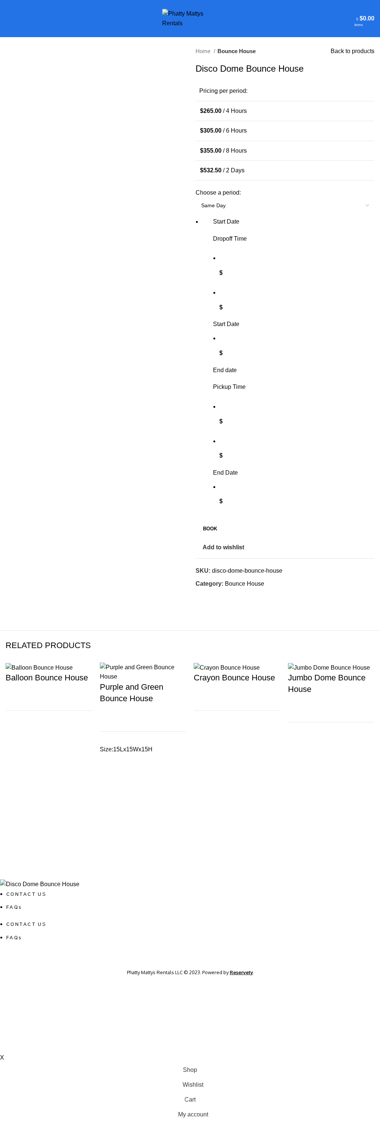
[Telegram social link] (236, 597)
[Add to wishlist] (15, 733)
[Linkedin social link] (227, 597)
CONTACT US (26, 894)
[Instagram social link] (190, 954)
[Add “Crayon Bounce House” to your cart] (203, 751)
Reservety (241, 972)
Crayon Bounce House (234, 677)
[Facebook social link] (201, 597)
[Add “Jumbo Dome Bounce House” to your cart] (297, 763)
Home (204, 51)
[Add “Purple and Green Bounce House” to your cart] (109, 782)
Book (210, 528)
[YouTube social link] (198, 954)
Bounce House (236, 51)
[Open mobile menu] (8, 18)
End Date (225, 472)
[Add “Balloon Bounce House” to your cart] (15, 751)
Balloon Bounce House (47, 677)
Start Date (226, 324)
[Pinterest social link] (218, 597)
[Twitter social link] (210, 597)
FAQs (14, 907)
